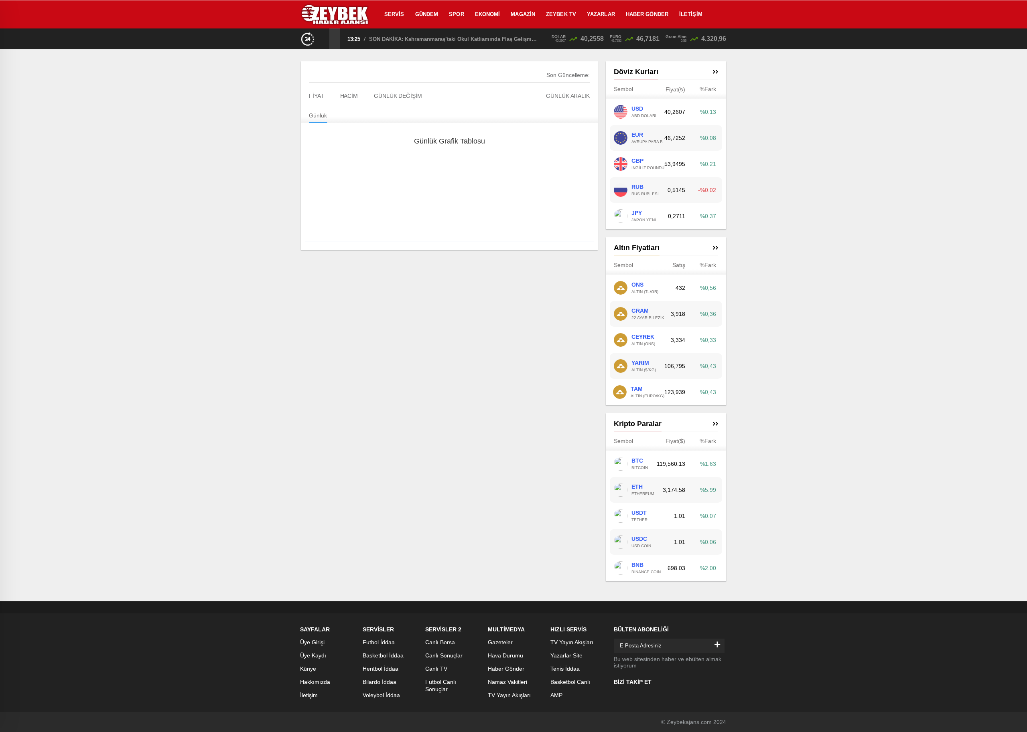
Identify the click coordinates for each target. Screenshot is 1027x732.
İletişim (690, 14)
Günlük (318, 115)
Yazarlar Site (566, 655)
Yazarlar (601, 14)
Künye (308, 668)
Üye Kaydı (313, 655)
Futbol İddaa (379, 642)
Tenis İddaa (565, 668)
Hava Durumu (505, 655)
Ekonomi (487, 14)
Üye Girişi (312, 642)
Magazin (523, 14)
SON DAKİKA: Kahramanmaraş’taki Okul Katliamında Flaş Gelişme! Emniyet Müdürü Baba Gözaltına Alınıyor (453, 39)
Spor (456, 14)
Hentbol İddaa (380, 668)
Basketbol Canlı (570, 682)
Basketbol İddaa (383, 655)
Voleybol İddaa (381, 695)
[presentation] (324, 38)
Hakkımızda (315, 682)
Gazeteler (500, 642)
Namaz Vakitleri (507, 682)
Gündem (426, 14)
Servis (394, 14)
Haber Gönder (647, 14)
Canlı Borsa (440, 642)
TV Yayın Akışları (509, 695)
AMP (556, 695)
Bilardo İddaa (379, 682)
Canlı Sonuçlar (444, 655)
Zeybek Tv (561, 14)
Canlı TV (436, 668)
